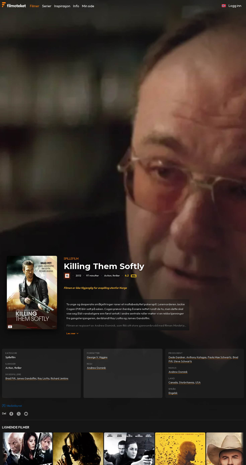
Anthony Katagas (196, 357)
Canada (173, 382)
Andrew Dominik (96, 367)
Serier (46, 6)
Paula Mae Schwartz (219, 357)
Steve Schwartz (183, 361)
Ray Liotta (43, 378)
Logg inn (234, 6)
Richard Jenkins (59, 378)
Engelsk (173, 393)
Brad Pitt (10, 378)
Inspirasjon (62, 6)
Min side (88, 6)
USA (198, 382)
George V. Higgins (97, 357)
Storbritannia (186, 382)
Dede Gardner (177, 357)
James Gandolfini (26, 378)
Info (76, 6)
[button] (224, 5)
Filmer (34, 6)
